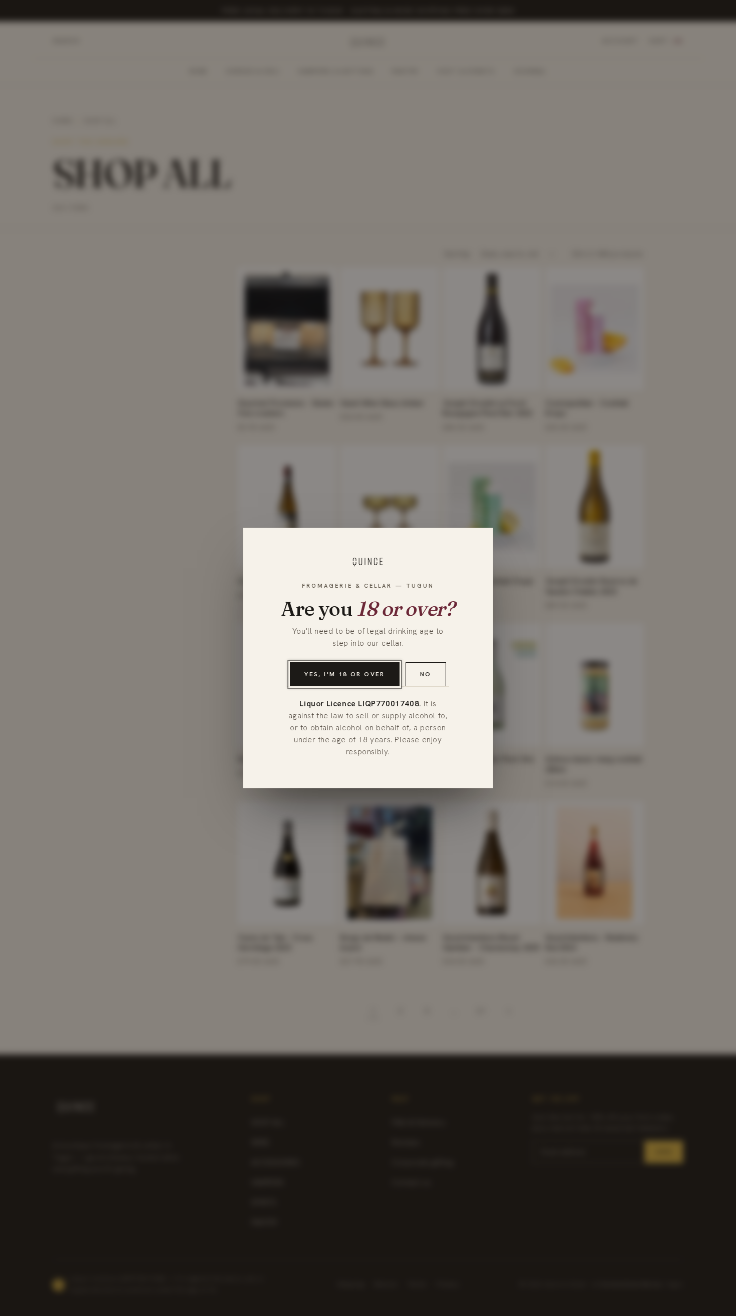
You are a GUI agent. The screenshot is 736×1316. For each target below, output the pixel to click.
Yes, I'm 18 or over (344, 674)
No (426, 674)
